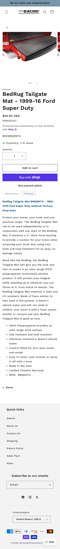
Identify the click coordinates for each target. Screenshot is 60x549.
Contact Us (13, 433)
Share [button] (9, 387)
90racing (24, 543)
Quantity (7, 149)
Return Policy (15, 448)
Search (11, 418)
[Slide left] (22, 83)
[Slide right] (37, 83)
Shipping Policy (9, 120)
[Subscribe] (49, 485)
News (10, 463)
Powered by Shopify (39, 543)
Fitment (28, 193)
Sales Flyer (13, 455)
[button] (6, 12)
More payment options (30, 185)
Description (12, 193)
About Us (12, 426)
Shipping (12, 441)
